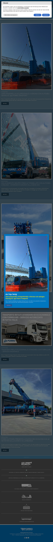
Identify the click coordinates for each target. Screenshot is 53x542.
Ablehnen (37, 15)
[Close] (47, 236)
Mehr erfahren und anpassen (11, 15)
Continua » (8, 305)
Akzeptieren (45, 15)
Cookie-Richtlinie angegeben (23, 7)
